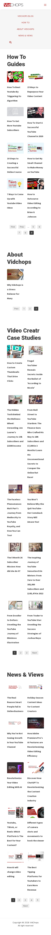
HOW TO (25, 22)
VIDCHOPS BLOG (25, 16)
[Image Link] (15, 76)
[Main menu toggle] (45, 5)
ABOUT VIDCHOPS (25, 29)
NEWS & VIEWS (25, 35)
